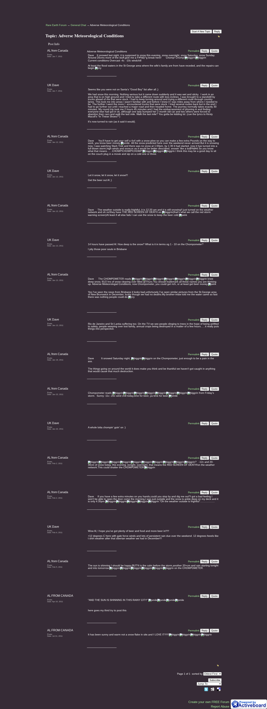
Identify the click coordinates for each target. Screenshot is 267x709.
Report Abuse (220, 706)
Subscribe (215, 680)
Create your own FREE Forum (208, 702)
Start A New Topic (201, 31)
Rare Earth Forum (56, 25)
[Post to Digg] (212, 688)
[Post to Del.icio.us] (219, 688)
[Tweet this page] (206, 688)
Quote (214, 51)
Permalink (193, 51)
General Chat (78, 25)
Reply (217, 31)
